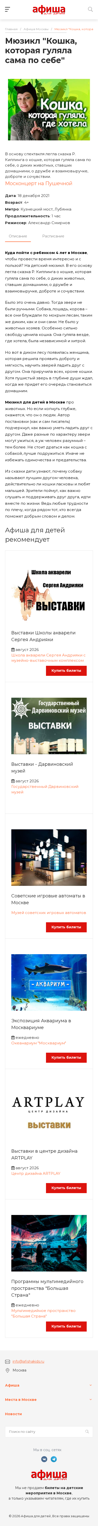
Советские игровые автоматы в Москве (48, 899)
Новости (13, 1414)
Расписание (53, 236)
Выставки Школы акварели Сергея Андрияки (43, 636)
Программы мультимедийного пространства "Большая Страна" (47, 1288)
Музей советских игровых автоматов (48, 912)
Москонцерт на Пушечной (38, 183)
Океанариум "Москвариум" (38, 1043)
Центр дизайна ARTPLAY (35, 1173)
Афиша (12, 1385)
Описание (18, 236)
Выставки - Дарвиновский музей (42, 767)
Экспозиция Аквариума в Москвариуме (41, 1024)
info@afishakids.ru (28, 1361)
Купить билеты (66, 670)
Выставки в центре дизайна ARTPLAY (44, 1154)
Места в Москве (21, 1399)
